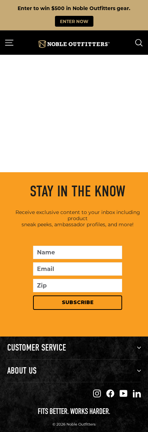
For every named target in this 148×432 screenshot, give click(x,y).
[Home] (74, 44)
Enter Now (74, 21)
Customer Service (36, 347)
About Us (22, 370)
